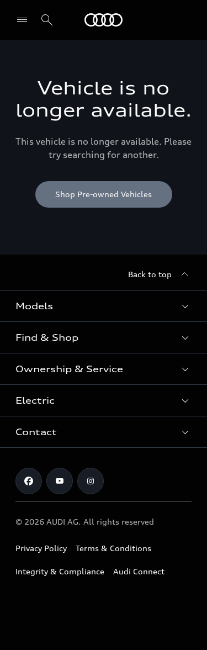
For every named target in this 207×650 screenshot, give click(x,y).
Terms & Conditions (113, 548)
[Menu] (103, 20)
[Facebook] (28, 481)
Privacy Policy (41, 548)
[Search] (47, 20)
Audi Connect (138, 571)
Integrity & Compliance (59, 571)
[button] (103, 306)
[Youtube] (59, 481)
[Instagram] (90, 481)
